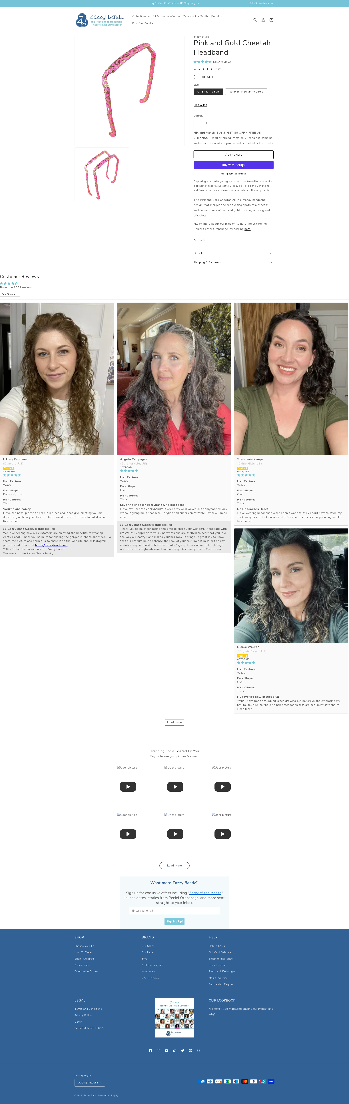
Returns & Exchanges (222, 971)
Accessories (82, 965)
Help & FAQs (217, 946)
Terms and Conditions (88, 1009)
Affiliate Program (152, 965)
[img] (57, 475)
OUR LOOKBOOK (222, 1000)
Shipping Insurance (221, 958)
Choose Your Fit (84, 946)
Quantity (198, 116)
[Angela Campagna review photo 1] (174, 379)
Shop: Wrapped (84, 958)
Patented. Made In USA (89, 1028)
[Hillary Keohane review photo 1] (57, 379)
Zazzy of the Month (205, 892)
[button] (141, 16)
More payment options (233, 173)
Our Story (148, 946)
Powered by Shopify (108, 1095)
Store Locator (217, 965)
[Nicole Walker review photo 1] (291, 585)
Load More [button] (174, 722)
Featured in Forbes (86, 971)
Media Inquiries (218, 978)
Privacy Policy (83, 1015)
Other (78, 1021)
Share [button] (201, 240)
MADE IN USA (150, 978)
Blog (144, 958)
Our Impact (148, 952)
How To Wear (83, 952)
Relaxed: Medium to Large (246, 91)
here (247, 229)
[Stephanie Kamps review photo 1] (291, 379)
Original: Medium (208, 91)
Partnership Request (221, 984)
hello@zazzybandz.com (51, 545)
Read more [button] (10, 521)
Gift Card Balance (220, 952)
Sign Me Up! (174, 922)
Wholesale (148, 971)
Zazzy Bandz (91, 1095)
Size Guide (200, 105)
